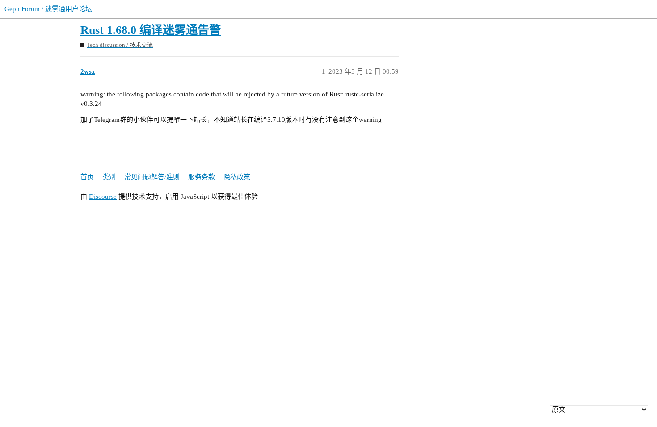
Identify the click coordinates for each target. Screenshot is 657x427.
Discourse (103, 196)
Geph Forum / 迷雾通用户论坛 (48, 9)
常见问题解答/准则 (152, 176)
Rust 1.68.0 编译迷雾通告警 (150, 30)
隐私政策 (236, 176)
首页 (87, 176)
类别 (109, 176)
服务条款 (201, 176)
